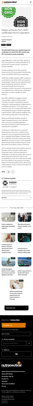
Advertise (5, 381)
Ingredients (3, 44)
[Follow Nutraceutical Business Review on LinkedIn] (16, 354)
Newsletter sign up (7, 376)
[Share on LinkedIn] (8, 172)
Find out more (5, 334)
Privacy (4, 386)
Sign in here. (15, 329)
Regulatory (9, 44)
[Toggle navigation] (31, 2)
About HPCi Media (7, 374)
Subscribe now (10, 308)
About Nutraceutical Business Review (13, 371)
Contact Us (5, 379)
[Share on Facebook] (13, 172)
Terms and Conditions (8, 384)
